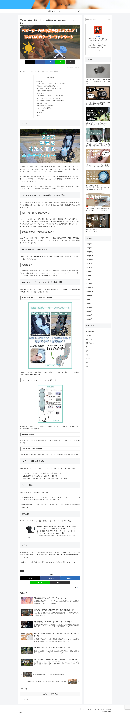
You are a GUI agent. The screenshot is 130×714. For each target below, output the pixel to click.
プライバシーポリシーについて (88, 709)
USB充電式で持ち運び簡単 (45, 105)
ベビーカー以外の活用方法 (44, 108)
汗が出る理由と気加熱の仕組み (45, 91)
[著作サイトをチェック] (97, 51)
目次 (48, 77)
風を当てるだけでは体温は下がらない (48, 86)
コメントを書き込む (50, 694)
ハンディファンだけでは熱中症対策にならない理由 (51, 83)
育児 (22, 571)
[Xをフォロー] (99, 51)
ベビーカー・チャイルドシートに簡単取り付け (51, 100)
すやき (98, 36)
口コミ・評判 (40, 110)
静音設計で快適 (42, 103)
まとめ (38, 115)
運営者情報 (108, 709)
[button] (70, 62)
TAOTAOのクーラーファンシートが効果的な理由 (50, 95)
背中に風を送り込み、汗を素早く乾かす (49, 98)
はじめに (39, 81)
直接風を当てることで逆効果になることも (49, 88)
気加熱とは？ (42, 93)
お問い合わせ (101, 709)
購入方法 (39, 112)
